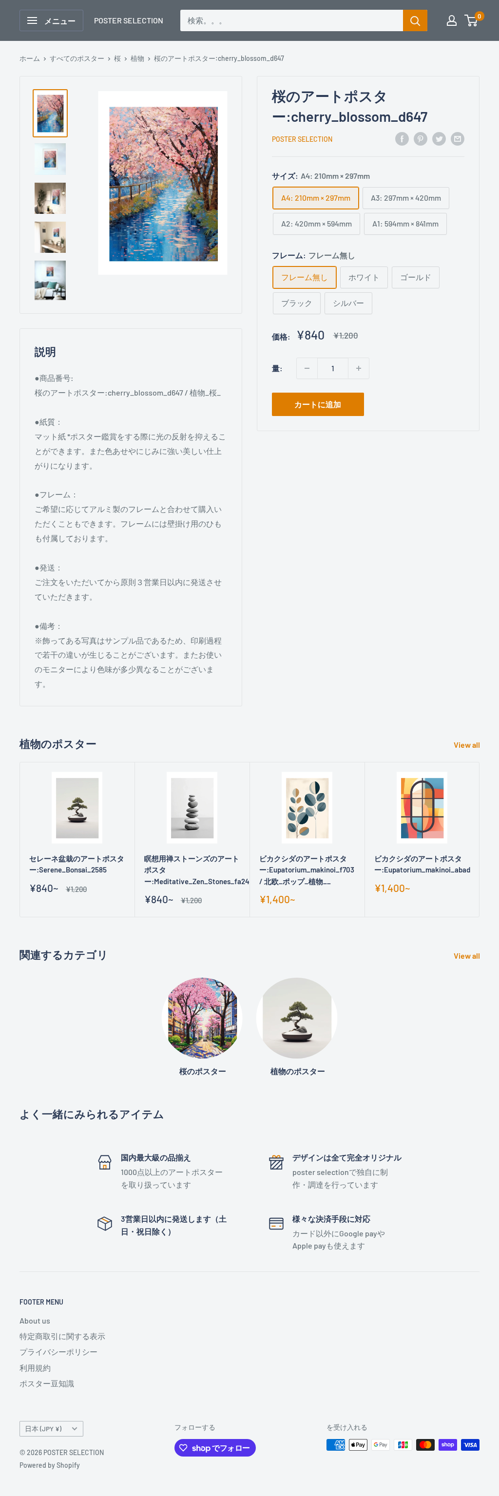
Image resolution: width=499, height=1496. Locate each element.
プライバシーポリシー (58, 1351)
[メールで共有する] (457, 138)
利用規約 (35, 1367)
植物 (137, 58)
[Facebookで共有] (402, 138)
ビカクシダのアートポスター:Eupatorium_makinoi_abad (422, 864)
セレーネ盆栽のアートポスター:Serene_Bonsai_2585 (76, 864)
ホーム (29, 58)
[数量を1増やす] (358, 368)
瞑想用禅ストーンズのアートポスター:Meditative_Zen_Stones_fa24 (192, 870)
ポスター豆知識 (46, 1383)
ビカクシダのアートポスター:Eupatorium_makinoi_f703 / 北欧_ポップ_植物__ (306, 870)
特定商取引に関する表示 (62, 1336)
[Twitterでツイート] (439, 138)
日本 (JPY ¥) (43, 1428)
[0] (471, 20)
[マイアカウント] (452, 20)
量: (277, 368)
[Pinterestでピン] (420, 138)
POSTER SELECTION (302, 139)
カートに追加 (317, 404)
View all (467, 744)
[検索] (415, 20)
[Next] (479, 839)
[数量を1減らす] (307, 368)
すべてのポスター (77, 58)
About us (34, 1320)
